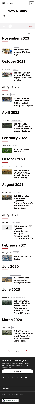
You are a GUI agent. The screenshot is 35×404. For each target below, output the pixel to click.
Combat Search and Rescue (18, 297)
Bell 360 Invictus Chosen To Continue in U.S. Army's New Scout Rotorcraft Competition (23, 336)
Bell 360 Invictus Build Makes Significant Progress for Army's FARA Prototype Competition (23, 202)
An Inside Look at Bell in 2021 (22, 150)
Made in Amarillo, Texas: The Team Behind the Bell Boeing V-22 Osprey (23, 102)
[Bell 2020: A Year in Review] (7, 258)
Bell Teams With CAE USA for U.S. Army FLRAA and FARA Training (22, 174)
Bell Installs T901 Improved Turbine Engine (22, 52)
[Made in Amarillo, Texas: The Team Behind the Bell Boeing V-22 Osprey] (7, 99)
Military (16, 46)
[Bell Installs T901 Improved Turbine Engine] (7, 51)
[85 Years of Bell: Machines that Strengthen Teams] (7, 279)
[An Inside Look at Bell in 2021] (7, 150)
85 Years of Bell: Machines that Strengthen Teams (22, 280)
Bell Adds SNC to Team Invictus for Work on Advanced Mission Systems (23, 127)
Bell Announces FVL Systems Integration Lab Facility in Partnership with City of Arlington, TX (23, 232)
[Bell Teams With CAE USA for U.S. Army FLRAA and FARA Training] (7, 171)
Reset (31, 26)
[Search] (4, 16)
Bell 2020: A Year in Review (23, 257)
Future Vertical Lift (16, 120)
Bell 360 (14, 327)
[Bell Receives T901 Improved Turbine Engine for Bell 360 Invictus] (7, 74)
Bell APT (15, 145)
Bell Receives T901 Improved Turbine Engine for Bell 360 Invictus (23, 76)
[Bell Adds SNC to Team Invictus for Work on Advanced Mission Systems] (7, 125)
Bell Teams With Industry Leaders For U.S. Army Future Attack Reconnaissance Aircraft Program (22, 307)
